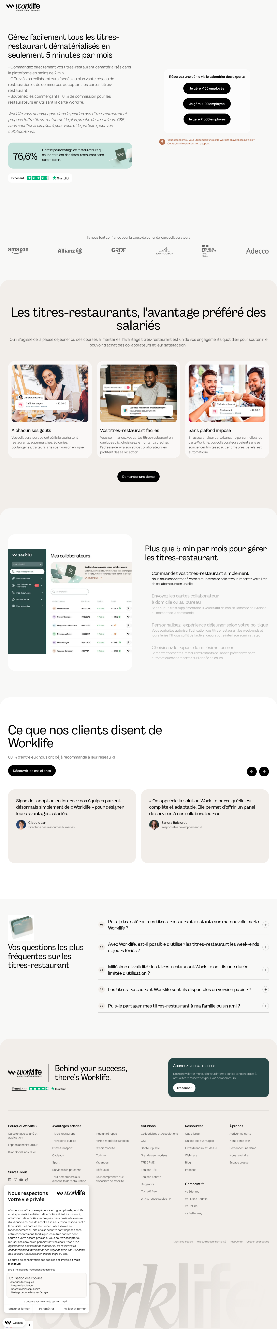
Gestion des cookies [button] (258, 1241)
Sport (56, 1162)
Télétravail (102, 1170)
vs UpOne (191, 1206)
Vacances (102, 1162)
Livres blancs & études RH (201, 1148)
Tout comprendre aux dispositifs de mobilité (110, 1179)
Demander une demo (243, 1148)
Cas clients (192, 1133)
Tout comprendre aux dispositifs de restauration (69, 1179)
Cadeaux (58, 1155)
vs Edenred (192, 1191)
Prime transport (62, 1148)
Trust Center (236, 1241)
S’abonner (184, 1088)
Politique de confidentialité (211, 1241)
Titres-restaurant (63, 1133)
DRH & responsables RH (156, 1198)
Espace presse (239, 1162)
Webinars (191, 1155)
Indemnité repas (106, 1133)
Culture (101, 1155)
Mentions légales (183, 1241)
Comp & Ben (149, 1191)
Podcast (190, 1170)
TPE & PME (148, 1162)
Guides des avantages (199, 1141)
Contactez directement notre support (188, 143)
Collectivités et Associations (159, 1133)
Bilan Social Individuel (21, 1152)
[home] (23, 7)
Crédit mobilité (105, 1148)
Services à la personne (66, 1170)
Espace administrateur (23, 1145)
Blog (188, 1162)
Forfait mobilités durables (112, 1141)
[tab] (207, 578)
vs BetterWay (193, 1213)
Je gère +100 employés (207, 104)
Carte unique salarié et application (23, 1136)
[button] (252, 771)
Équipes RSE (149, 1170)
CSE (143, 1141)
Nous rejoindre (239, 1155)
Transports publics (64, 1141)
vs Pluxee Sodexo (196, 1199)
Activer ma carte (240, 1133)
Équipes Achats (151, 1177)
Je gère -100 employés (206, 88)
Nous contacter (240, 1141)
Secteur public (150, 1148)
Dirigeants (147, 1184)
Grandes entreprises (154, 1155)
